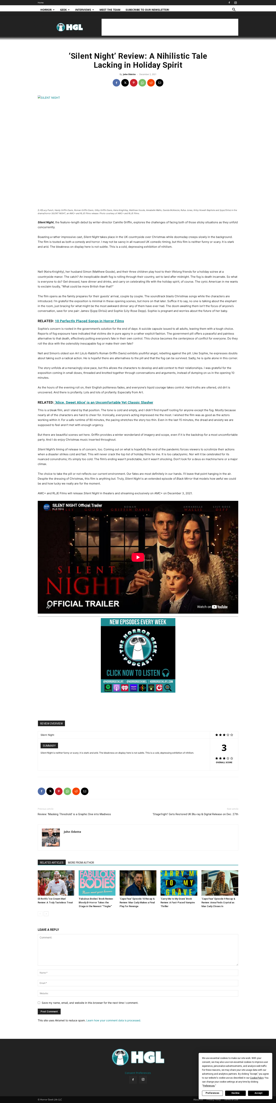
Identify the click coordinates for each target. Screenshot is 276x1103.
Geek (63, 9)
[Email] (159, 83)
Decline (235, 1093)
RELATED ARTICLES (51, 862)
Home (41, 2)
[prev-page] (40, 913)
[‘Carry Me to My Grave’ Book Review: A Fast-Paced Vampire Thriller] (179, 883)
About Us (198, 1099)
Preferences (212, 1093)
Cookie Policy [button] (256, 1078)
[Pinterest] (133, 83)
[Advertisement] (170, 27)
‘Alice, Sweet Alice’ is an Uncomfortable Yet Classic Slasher (103, 402)
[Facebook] (229, 2)
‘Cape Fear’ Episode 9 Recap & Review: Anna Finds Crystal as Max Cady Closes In (218, 902)
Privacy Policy (214, 1099)
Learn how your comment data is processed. (113, 1020)
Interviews (83, 9)
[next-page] (46, 913)
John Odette (129, 74)
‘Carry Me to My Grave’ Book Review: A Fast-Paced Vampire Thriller (178, 902)
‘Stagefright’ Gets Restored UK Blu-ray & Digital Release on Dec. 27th (195, 814)
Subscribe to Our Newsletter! (147, 9)
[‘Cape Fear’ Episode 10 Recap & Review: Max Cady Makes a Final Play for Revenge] (138, 883)
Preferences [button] (209, 1085)
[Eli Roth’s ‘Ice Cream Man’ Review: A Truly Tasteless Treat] (56, 883)
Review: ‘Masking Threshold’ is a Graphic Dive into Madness (74, 814)
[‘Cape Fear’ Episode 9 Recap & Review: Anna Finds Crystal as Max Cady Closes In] (219, 883)
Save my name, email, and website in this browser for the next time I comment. (90, 1002)
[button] (233, 10)
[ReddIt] (151, 83)
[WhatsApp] (142, 83)
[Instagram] (235, 2)
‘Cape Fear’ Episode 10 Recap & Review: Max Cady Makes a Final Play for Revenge (137, 902)
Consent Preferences (138, 1073)
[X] (125, 83)
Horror (46, 9)
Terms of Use (231, 1099)
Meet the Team (110, 9)
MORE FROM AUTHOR (81, 862)
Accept (258, 1093)
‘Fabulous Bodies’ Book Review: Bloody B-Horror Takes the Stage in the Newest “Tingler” (96, 902)
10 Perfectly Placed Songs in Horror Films (89, 321)
